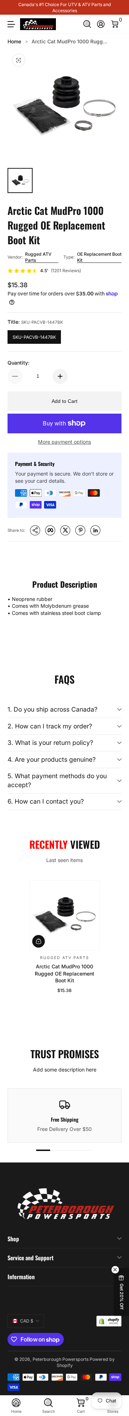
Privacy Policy (77, 1392)
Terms (41, 1392)
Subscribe (61, 1369)
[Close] (118, 1305)
